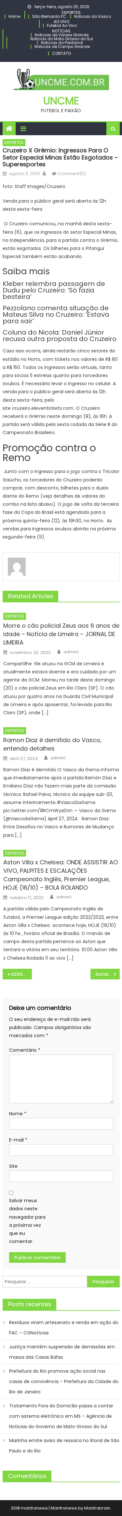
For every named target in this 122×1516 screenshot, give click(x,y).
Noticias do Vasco (92, 16)
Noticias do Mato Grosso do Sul (61, 38)
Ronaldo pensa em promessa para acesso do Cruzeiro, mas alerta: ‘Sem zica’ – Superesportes (108, 974)
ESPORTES (71, 12)
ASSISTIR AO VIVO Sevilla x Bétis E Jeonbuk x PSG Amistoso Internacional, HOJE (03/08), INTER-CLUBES (21, 974)
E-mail (18, 1140)
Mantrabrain (97, 1508)
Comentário (24, 1050)
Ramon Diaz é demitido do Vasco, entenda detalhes (52, 744)
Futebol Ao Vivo (62, 25)
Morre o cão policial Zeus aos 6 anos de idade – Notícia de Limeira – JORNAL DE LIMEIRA (61, 634)
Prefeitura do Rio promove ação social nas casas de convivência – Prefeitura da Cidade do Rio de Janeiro (63, 1381)
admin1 (70, 652)
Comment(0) (72, 174)
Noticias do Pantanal (62, 42)
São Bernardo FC (49, 16)
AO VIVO (61, 21)
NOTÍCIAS (61, 31)
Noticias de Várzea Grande (61, 35)
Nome (17, 1113)
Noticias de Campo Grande (62, 46)
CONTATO (61, 53)
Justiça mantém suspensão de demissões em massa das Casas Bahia (62, 1352)
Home (14, 16)
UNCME (61, 100)
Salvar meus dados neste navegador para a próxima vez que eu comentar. (27, 1221)
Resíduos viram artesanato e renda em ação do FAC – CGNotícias (63, 1327)
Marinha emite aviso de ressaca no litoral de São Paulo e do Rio (64, 1445)
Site (13, 1166)
